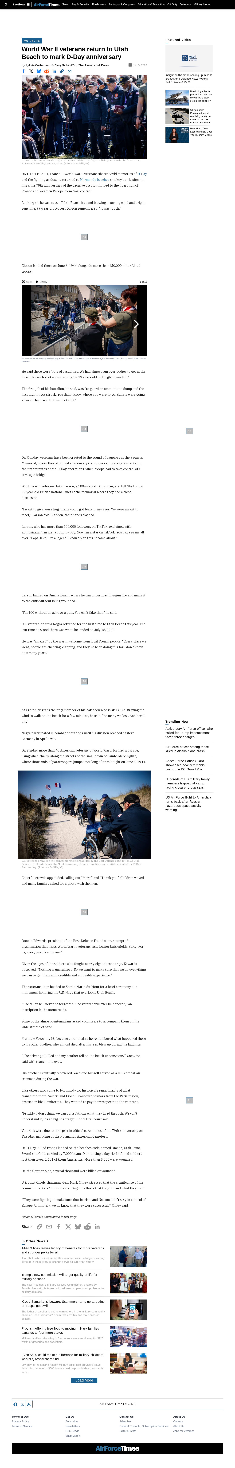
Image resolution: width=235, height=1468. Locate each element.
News (65, 4)
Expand (29, 282)
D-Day (142, 174)
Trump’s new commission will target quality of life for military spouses (60, 1277)
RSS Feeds (72, 1431)
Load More (84, 1380)
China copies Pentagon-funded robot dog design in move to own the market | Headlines (200, 116)
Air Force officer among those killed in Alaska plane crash (187, 749)
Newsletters (73, 1426)
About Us (178, 1426)
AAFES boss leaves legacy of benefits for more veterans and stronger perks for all (63, 1250)
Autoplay (43, 282)
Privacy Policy (20, 1421)
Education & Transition (151, 4)
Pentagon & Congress (122, 4)
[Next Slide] (135, 324)
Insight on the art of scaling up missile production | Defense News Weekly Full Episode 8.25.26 (188, 78)
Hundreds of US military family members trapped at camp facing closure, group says (187, 783)
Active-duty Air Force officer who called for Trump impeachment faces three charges (189, 733)
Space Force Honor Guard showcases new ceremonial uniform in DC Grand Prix (185, 765)
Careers (178, 1421)
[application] (189, 58)
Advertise (125, 1421)
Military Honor (202, 4)
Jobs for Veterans (183, 1431)
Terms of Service (22, 1426)
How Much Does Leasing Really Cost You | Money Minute (201, 131)
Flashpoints (99, 4)
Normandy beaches (94, 179)
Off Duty (172, 4)
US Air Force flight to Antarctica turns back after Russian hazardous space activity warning (188, 804)
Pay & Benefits (80, 4)
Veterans (185, 4)
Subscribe (72, 1421)
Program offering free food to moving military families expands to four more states (60, 1330)
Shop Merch (73, 1435)
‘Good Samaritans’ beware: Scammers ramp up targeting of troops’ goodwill (63, 1303)
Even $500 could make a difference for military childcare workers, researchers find (62, 1357)
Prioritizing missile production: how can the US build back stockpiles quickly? (201, 96)
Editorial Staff (127, 1431)
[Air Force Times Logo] (46, 4)
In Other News (34, 1241)
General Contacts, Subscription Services (143, 1426)
